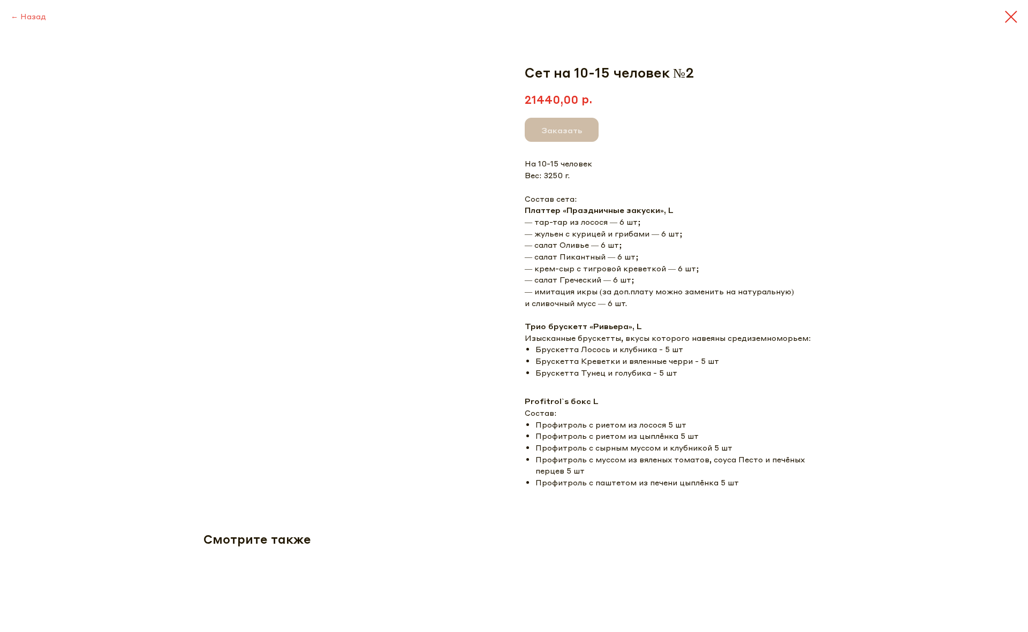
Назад (33, 16)
